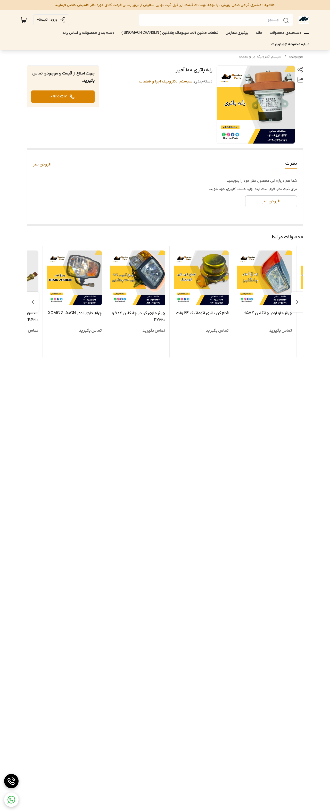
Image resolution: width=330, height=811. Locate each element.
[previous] (297, 302)
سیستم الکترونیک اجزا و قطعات (260, 57)
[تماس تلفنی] (11, 781)
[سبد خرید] (24, 20)
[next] (33, 302)
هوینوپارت (296, 57)
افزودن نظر (42, 164)
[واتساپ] (11, 799)
